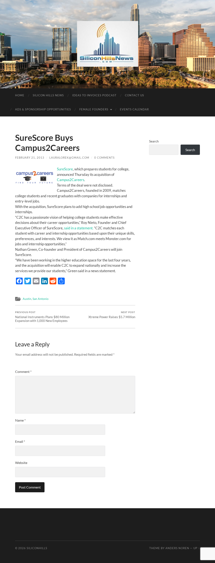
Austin (27, 298)
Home (19, 95)
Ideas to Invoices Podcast (94, 95)
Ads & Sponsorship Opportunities (43, 109)
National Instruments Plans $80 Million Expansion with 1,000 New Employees (42, 317)
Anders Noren (177, 548)
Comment (23, 372)
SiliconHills (37, 548)
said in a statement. (78, 228)
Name (20, 420)
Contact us (134, 95)
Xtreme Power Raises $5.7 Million (111, 315)
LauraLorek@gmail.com (69, 157)
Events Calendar (134, 109)
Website (21, 463)
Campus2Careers (70, 180)
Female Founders (93, 109)
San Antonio (41, 298)
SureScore (65, 169)
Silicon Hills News (48, 95)
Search (154, 141)
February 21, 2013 (29, 157)
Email (20, 441)
